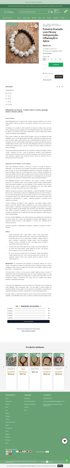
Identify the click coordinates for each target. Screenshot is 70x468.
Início (19, 18)
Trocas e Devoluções (29, 401)
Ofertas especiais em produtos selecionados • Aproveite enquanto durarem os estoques (35, 6)
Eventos (8, 440)
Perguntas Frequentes (30, 404)
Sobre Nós (27, 398)
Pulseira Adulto (55, 24)
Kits (44, 18)
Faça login (56, 10)
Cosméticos (9, 428)
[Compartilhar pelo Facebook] (57, 86)
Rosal (7, 425)
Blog (7, 443)
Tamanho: (46, 56)
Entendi (60, 465)
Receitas (8, 437)
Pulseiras (56, 18)
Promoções (26, 18)
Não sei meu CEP (47, 79)
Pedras (34, 18)
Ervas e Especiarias (10, 422)
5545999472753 (47, 398)
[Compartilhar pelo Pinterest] (62, 86)
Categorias (8, 17)
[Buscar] (48, 11)
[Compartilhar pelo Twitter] (59, 86)
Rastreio (26, 407)
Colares (62, 18)
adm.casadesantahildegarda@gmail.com (53, 401)
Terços (49, 18)
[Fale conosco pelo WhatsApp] (67, 460)
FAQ (25, 410)
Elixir (39, 18)
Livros (7, 431)
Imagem (8, 434)
